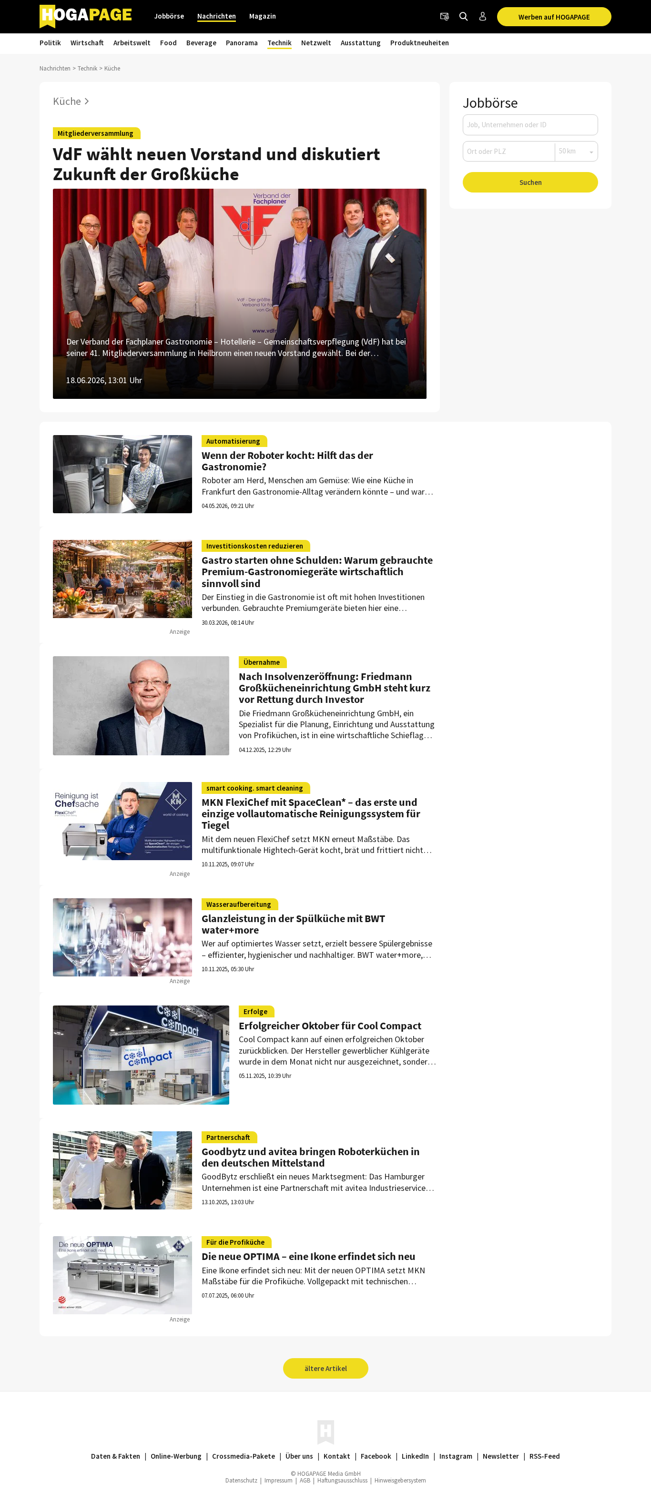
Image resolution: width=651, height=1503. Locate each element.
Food (168, 42)
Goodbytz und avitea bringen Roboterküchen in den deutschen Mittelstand (311, 1157)
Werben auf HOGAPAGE (554, 16)
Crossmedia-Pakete (243, 1456)
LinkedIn (415, 1456)
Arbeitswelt (132, 42)
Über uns (299, 1456)
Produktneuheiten (419, 42)
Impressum (278, 1480)
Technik (279, 42)
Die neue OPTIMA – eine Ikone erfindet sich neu (309, 1256)
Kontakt (337, 1456)
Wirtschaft (87, 42)
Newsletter (501, 1456)
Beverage (201, 42)
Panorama (242, 42)
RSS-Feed (544, 1456)
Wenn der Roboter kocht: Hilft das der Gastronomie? (287, 460)
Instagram (455, 1456)
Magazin (262, 15)
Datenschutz (241, 1480)
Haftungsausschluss (342, 1480)
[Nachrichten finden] (463, 16)
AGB (305, 1480)
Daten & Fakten (115, 1456)
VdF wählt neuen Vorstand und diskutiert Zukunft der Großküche (216, 163)
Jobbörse (169, 15)
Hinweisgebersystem (400, 1480)
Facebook (376, 1456)
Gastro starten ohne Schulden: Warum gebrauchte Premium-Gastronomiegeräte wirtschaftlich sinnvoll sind (317, 571)
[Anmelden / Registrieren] (482, 16)
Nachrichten (216, 15)
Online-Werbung (176, 1456)
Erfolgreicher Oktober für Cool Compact (330, 1025)
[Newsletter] (444, 16)
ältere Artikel (326, 1368)
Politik (50, 42)
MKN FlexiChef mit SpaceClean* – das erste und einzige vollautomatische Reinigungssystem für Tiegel (311, 813)
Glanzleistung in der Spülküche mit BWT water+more (293, 924)
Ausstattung (361, 42)
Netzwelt (316, 42)
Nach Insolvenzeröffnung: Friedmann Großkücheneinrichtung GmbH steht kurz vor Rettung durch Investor (334, 688)
